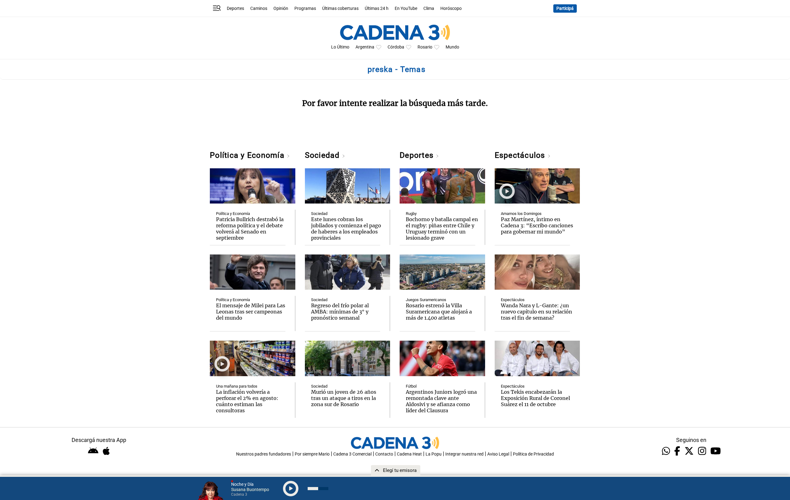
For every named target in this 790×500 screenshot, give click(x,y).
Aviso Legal (498, 454)
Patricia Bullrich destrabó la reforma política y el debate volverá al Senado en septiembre (250, 228)
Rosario (425, 47)
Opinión (280, 8)
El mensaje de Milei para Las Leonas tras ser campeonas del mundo (250, 311)
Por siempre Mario (312, 454)
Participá (565, 8)
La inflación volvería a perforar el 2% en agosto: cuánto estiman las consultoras (247, 401)
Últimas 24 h (377, 8)
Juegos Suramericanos (426, 299)
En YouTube (406, 8)
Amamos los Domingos (521, 213)
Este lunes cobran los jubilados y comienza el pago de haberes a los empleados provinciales (346, 228)
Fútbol (411, 386)
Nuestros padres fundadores (263, 454)
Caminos (258, 8)
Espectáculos (521, 155)
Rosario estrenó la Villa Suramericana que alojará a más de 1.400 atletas (439, 311)
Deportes (235, 8)
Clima (428, 8)
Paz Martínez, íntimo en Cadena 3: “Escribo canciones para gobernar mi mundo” (537, 225)
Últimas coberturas (340, 8)
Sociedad (323, 155)
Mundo (452, 47)
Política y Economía (248, 155)
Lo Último (340, 47)
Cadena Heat (409, 454)
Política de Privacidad (533, 454)
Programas (305, 8)
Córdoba (396, 47)
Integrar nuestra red (464, 454)
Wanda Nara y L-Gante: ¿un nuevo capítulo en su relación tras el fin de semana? (536, 311)
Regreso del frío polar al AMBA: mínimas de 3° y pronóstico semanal (340, 311)
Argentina (365, 47)
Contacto (384, 454)
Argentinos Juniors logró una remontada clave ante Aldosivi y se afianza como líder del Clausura (441, 401)
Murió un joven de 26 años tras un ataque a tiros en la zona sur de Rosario (343, 398)
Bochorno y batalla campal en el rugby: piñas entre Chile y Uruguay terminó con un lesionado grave (442, 228)
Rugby (411, 213)
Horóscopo (451, 8)
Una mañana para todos (236, 386)
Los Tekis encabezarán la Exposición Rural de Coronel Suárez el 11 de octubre (535, 398)
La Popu (434, 454)
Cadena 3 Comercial (352, 454)
